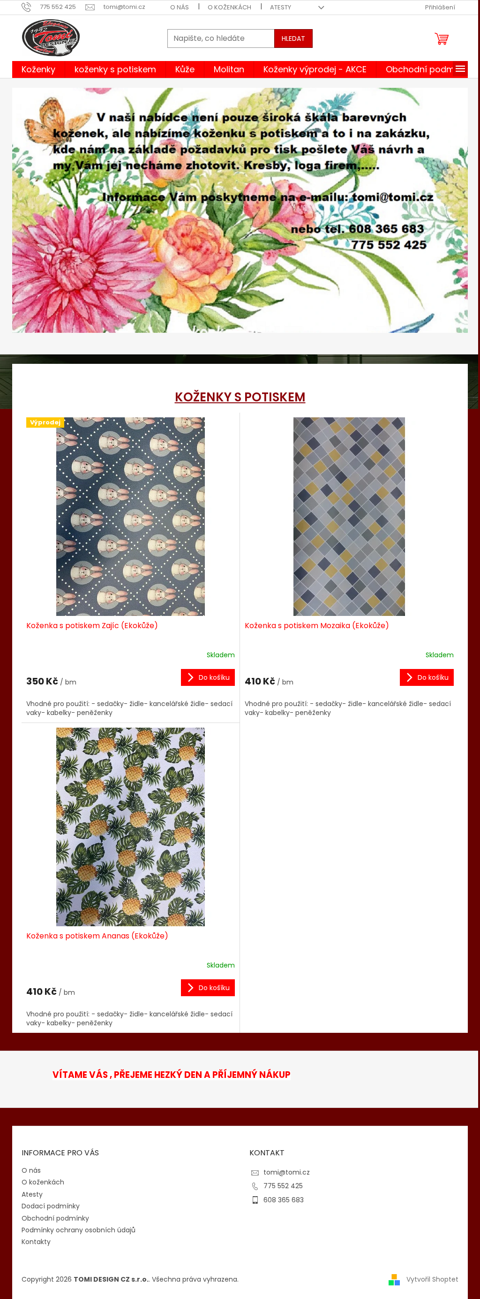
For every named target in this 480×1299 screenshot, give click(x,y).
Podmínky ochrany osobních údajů (78, 1230)
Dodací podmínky (51, 1206)
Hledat (293, 38)
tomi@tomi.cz (286, 1172)
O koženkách (229, 7)
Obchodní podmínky (55, 1218)
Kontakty (36, 1241)
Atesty (280, 7)
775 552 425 (283, 1186)
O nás (179, 7)
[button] (46, 216)
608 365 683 (283, 1200)
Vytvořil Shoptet (432, 1279)
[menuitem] (38, 69)
